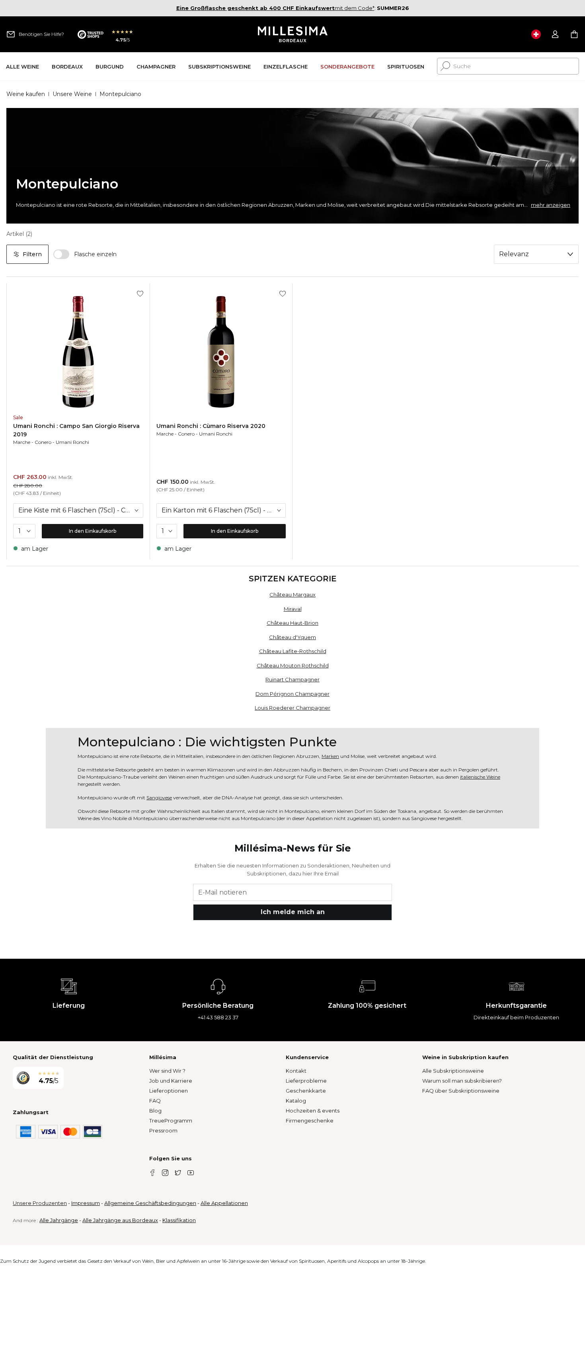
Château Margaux (292, 594)
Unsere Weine (72, 94)
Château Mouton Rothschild (293, 665)
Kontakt (296, 1071)
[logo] (293, 34)
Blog (155, 1110)
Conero (43, 442)
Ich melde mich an (293, 912)
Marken (330, 756)
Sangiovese (159, 798)
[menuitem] (22, 66)
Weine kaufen (25, 94)
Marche (21, 442)
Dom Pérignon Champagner (292, 694)
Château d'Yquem (292, 637)
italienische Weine (480, 777)
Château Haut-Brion (292, 623)
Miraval (293, 609)
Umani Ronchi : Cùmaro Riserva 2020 (210, 426)
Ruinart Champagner (292, 679)
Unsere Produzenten (40, 1203)
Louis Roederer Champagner (292, 708)
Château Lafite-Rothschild (292, 651)
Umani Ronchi (72, 442)
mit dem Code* (275, 8)
